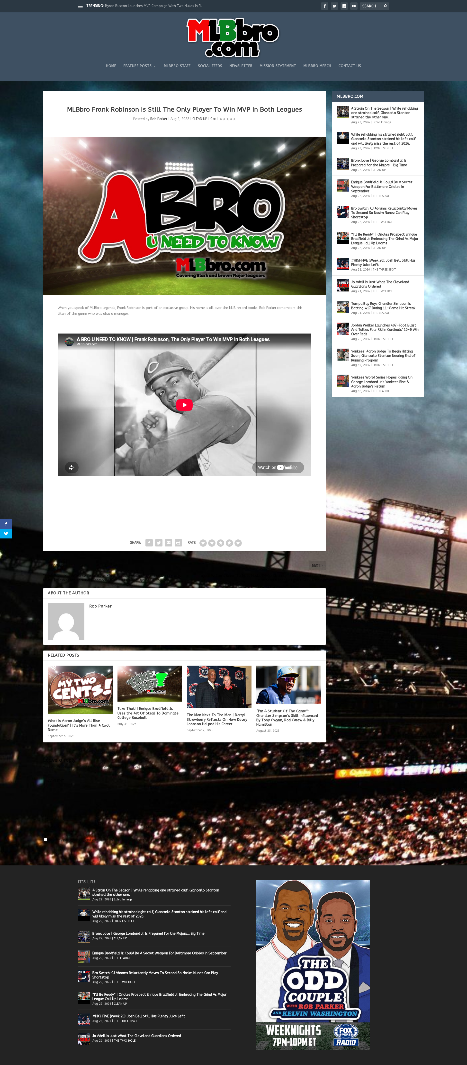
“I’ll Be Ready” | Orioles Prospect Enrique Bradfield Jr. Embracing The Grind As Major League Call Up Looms (384, 238)
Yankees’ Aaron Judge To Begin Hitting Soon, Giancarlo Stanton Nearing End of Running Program (383, 355)
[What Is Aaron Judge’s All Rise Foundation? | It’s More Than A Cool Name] (80, 690)
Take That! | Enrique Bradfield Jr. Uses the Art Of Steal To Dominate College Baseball (148, 713)
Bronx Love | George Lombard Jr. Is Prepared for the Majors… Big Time (379, 162)
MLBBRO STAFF (177, 66)
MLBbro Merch (317, 66)
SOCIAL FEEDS (210, 66)
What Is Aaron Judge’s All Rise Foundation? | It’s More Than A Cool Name (79, 725)
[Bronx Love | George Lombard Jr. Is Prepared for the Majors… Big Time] (343, 164)
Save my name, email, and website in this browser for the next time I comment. (113, 840)
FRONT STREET (383, 148)
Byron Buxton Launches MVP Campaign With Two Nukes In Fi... (154, 6)
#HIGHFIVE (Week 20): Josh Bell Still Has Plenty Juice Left (383, 262)
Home (111, 66)
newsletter (241, 66)
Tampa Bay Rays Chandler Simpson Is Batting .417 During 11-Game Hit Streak (383, 306)
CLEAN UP (199, 119)
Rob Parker (158, 119)
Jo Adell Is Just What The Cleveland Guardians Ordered (380, 284)
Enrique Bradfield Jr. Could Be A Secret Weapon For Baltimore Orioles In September (382, 186)
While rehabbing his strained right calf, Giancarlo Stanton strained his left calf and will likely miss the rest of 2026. (383, 138)
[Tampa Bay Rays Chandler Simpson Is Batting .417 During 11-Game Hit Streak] (343, 307)
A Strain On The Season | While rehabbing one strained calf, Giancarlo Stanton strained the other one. (384, 112)
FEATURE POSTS (138, 66)
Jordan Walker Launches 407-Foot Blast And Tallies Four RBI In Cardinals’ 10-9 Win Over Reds (385, 329)
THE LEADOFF (382, 196)
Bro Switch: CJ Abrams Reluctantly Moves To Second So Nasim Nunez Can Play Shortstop (384, 212)
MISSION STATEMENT (278, 66)
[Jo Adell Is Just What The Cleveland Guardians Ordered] (343, 285)
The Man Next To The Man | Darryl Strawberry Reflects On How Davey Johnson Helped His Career (217, 719)
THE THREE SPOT (384, 269)
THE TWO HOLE (383, 222)
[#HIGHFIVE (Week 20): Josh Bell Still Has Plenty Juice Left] (343, 264)
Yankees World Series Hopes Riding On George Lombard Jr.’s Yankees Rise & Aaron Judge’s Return (382, 381)
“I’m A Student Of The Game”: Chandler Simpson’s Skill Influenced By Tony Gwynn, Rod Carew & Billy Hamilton (287, 718)
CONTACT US (350, 66)
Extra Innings (382, 122)
